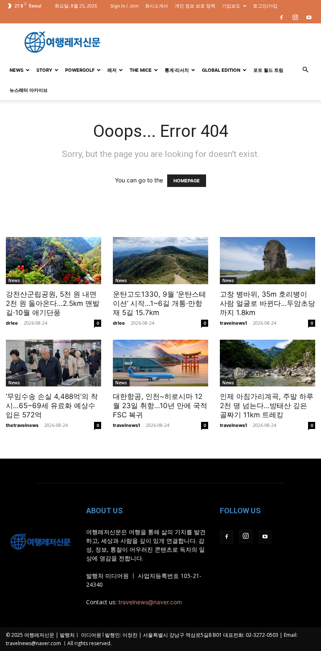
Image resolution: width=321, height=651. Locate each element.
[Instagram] (295, 17)
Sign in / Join (124, 6)
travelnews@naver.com (150, 602)
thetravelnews (22, 425)
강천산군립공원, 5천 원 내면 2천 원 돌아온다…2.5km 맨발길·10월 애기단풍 (52, 303)
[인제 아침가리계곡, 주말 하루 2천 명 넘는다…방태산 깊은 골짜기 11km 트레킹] (267, 363)
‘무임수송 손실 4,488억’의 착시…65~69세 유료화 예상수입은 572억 (52, 405)
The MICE (141, 70)
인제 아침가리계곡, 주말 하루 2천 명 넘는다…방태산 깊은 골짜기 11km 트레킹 (266, 405)
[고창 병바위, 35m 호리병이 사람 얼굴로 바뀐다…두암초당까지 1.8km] (267, 260)
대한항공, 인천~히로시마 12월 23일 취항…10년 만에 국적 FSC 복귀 (160, 405)
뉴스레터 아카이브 (29, 90)
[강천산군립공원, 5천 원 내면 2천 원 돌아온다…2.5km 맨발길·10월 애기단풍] (53, 260)
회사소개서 (156, 6)
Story (44, 70)
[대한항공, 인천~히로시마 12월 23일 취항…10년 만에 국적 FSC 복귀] (160, 363)
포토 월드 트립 (268, 70)
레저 (112, 70)
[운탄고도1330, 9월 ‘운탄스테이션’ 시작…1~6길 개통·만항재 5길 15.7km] (160, 260)
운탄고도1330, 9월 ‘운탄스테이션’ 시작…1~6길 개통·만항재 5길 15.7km (159, 303)
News (16, 70)
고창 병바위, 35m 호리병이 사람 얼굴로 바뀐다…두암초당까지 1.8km (267, 303)
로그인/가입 (265, 6)
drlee (12, 323)
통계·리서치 (177, 70)
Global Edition (221, 70)
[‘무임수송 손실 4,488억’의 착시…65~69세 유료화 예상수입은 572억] (53, 363)
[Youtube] (309, 17)
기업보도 (231, 6)
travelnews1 (233, 323)
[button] (305, 69)
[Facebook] (281, 17)
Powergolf (79, 70)
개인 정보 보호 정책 (195, 6)
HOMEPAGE (186, 181)
